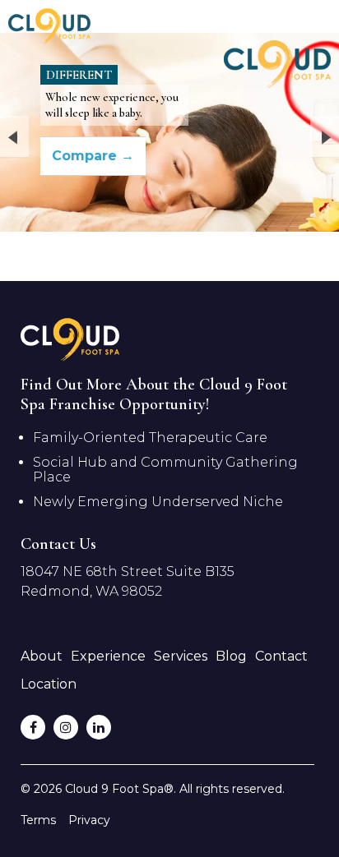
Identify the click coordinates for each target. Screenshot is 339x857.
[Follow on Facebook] (33, 727)
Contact (281, 656)
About (42, 656)
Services (180, 656)
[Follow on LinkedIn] (98, 727)
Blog (231, 656)
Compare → (93, 156)
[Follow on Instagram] (65, 727)
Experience (108, 656)
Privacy (89, 820)
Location (49, 684)
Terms (38, 820)
